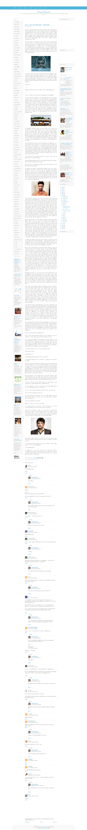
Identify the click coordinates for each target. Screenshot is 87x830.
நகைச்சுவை (35, 459)
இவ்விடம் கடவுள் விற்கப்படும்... (17, 405)
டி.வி (15, 99)
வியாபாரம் (16, 71)
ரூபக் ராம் (29, 690)
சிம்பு (15, 220)
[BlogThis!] (40, 457)
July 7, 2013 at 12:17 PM (35, 657)
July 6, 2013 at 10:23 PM (35, 568)
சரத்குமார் (16, 213)
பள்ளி (15, 109)
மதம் (15, 43)
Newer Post (27, 822)
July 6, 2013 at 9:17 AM (32, 558)
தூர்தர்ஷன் (16, 232)
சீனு (28, 596)
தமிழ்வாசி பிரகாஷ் (31, 486)
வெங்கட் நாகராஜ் (31, 665)
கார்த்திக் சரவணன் (31, 538)
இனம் (15, 95)
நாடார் (15, 107)
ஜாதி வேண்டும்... (17, 295)
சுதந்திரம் (15, 225)
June (64, 213)
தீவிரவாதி (16, 102)
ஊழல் (15, 133)
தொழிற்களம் (16, 104)
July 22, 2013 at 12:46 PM (33, 742)
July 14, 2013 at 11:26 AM (33, 715)
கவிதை (15, 78)
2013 (63, 195)
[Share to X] (41, 457)
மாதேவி (29, 740)
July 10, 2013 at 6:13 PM (32, 691)
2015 (63, 192)
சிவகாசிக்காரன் (44, 12)
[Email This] (39, 457)
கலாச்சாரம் (16, 47)
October (64, 200)
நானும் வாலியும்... (65, 209)
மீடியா (15, 38)
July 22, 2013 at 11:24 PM (36, 751)
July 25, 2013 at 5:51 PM (32, 767)
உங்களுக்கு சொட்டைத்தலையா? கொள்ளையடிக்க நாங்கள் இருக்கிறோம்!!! (17, 340)
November (65, 198)
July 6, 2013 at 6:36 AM (32, 487)
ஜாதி (15, 52)
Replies (30, 475)
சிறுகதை (20, 7)
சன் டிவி (15, 142)
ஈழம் (15, 130)
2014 (63, 193)
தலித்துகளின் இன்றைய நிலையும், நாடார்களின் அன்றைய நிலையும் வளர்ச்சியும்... (17, 261)
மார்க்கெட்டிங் (16, 73)
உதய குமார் (30, 713)
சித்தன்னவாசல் (17, 218)
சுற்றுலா (15, 116)
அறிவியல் (15, 204)
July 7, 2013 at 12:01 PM (32, 648)
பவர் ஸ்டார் (16, 185)
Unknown (30, 759)
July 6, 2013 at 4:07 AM (32, 466)
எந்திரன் (15, 135)
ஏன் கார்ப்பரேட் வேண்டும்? (64, 165)
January (64, 221)
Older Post (55, 822)
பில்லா (15, 187)
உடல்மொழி (16, 208)
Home (15, 7)
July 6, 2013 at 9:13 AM (32, 532)
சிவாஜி (15, 223)
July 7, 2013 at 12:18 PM (32, 666)
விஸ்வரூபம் (16, 251)
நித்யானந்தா (16, 149)
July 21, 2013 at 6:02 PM (32, 722)
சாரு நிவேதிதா (16, 168)
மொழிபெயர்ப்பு (16, 154)
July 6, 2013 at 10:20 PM (35, 503)
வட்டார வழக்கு (16, 249)
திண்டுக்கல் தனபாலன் (32, 512)
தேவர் (15, 182)
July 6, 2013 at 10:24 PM (35, 588)
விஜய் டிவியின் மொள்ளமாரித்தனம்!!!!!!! (18, 440)
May (63, 215)
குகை (15, 140)
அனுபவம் (25, 7)
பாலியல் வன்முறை (17, 239)
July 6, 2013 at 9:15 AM (32, 539)
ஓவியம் (15, 137)
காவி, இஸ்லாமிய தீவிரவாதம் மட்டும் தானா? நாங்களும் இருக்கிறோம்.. (66, 144)
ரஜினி (15, 57)
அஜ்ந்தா (15, 201)
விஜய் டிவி (16, 123)
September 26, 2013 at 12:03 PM (37, 785)
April (63, 217)
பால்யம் (15, 40)
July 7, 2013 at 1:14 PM (35, 681)
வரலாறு (15, 62)
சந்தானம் (15, 211)
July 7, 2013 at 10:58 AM (32, 628)
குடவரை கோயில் (17, 111)
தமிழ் (15, 180)
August (64, 203)
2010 (63, 226)
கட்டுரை (35, 7)
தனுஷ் (15, 230)
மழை (15, 152)
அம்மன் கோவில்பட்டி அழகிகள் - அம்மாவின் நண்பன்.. (17, 317)
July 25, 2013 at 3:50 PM (32, 760)
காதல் (15, 45)
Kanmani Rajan (31, 721)
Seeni (29, 465)
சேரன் (15, 175)
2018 (63, 189)
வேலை (15, 85)
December (65, 196)
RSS (15, 156)
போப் (15, 118)
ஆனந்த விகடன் (17, 76)
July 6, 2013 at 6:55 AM (32, 513)
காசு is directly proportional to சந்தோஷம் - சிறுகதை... (69, 120)
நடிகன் (15, 234)
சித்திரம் (15, 114)
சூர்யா (15, 227)
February (64, 220)
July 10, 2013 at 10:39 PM (36, 704)
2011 (63, 225)
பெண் (15, 189)
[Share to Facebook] (42, 457)
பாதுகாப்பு (16, 237)
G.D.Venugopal (47, 828)
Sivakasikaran (34, 477)
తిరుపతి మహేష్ (30, 530)
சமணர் (15, 144)
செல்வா (29, 794)
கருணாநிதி (16, 66)
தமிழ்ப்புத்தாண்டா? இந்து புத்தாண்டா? (17, 385)
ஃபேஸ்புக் (15, 199)
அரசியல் (30, 7)
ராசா (15, 246)
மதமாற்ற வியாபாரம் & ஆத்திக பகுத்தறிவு (18, 275)
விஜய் (15, 69)
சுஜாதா (15, 97)
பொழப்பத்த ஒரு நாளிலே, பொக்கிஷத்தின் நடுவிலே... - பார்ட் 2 (69, 154)
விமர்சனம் (16, 33)
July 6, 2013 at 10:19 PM (35, 478)
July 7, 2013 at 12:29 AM (32, 597)
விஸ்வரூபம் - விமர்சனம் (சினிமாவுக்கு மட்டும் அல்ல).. (69, 132)
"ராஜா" (29, 576)
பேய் (15, 244)
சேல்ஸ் (15, 81)
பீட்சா (15, 242)
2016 (63, 190)
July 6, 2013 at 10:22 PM (35, 523)
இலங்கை (15, 92)
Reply (26, 473)
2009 (63, 228)
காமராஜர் (15, 166)
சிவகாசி (40, 7)
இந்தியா (15, 206)
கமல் (15, 163)
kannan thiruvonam (32, 627)
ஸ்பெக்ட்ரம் (16, 196)
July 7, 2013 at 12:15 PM (35, 618)
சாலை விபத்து (16, 215)
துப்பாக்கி (15, 147)
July (63, 204)
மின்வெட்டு (16, 192)
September (65, 201)
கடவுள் (15, 59)
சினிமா (45, 7)
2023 (63, 187)
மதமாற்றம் (16, 121)
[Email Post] (37, 457)
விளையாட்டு (16, 194)
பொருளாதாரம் (16, 83)
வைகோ (15, 253)
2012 (63, 223)
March (64, 218)
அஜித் (15, 64)
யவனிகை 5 (30, 773)
